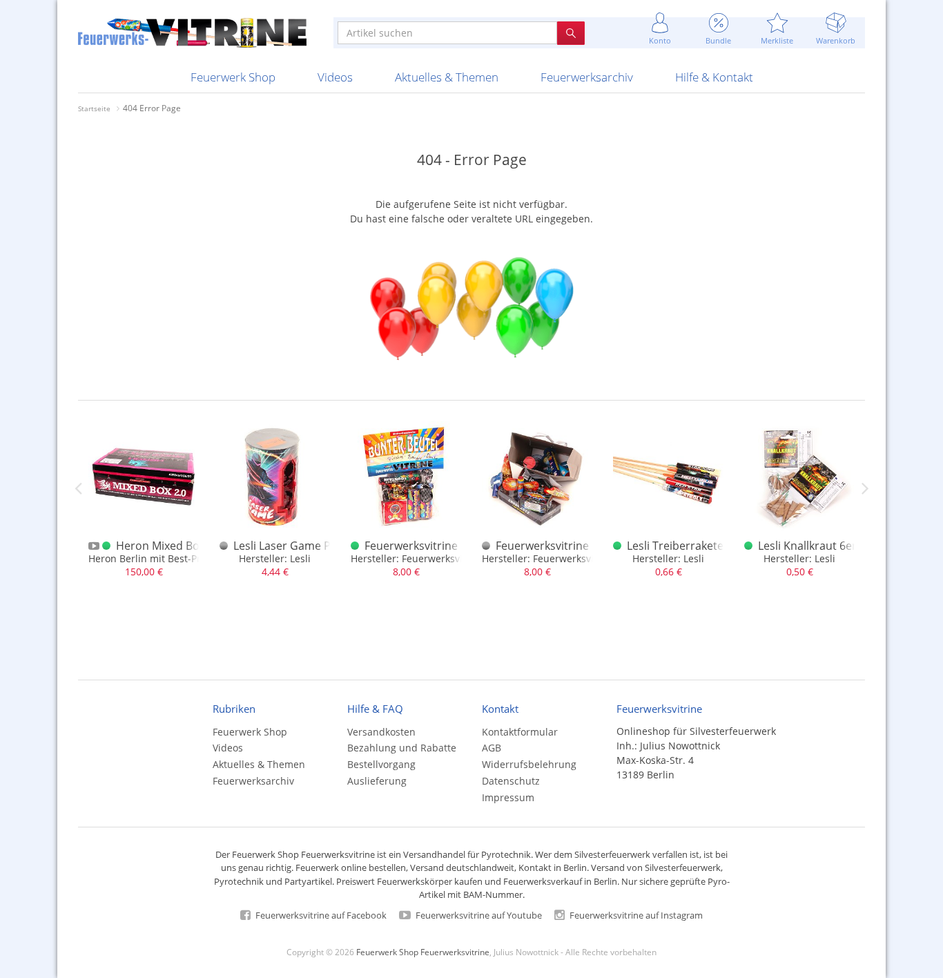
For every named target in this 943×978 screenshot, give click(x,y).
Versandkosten (381, 731)
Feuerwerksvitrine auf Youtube (478, 915)
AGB (491, 747)
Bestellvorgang (381, 764)
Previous (78, 488)
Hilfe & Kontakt (714, 77)
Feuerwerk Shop (233, 77)
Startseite (94, 108)
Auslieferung (377, 780)
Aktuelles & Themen (446, 77)
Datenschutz (511, 780)
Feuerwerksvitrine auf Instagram (635, 915)
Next (865, 488)
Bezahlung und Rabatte (401, 747)
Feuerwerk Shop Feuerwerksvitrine (422, 951)
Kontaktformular (520, 731)
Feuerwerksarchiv (587, 77)
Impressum (508, 797)
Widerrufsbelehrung (529, 764)
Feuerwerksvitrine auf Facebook (320, 915)
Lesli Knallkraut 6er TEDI (820, 545)
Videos (335, 77)
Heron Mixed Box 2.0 (169, 545)
